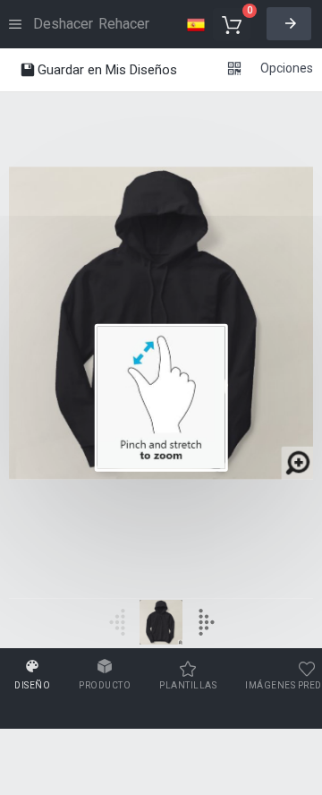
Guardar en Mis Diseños (105, 70)
